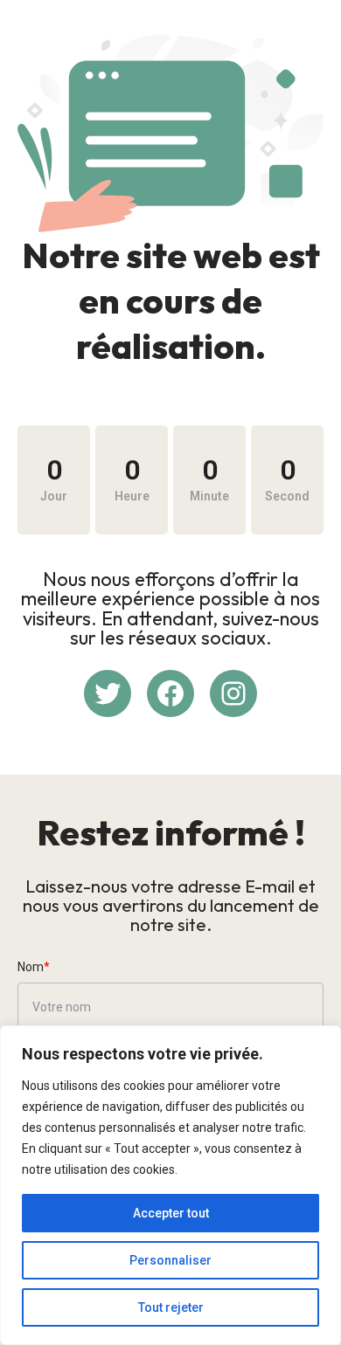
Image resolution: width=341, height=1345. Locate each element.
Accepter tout (171, 1213)
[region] (170, 1185)
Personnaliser (170, 1260)
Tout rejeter (171, 1307)
